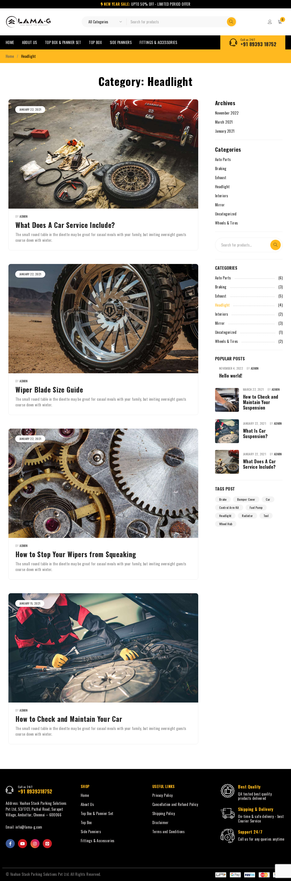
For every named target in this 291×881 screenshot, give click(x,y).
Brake (223, 499)
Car (268, 499)
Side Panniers (91, 831)
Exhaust (220, 177)
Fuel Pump (256, 507)
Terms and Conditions (168, 831)
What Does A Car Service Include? (65, 225)
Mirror (220, 204)
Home (10, 56)
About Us (87, 804)
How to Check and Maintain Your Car (68, 719)
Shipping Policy (163, 813)
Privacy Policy (162, 795)
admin (24, 216)
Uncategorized (225, 214)
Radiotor (247, 515)
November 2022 (226, 113)
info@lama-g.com (28, 827)
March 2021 (224, 122)
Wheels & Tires (226, 223)
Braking (220, 168)
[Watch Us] (22, 843)
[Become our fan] (10, 843)
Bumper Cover (246, 499)
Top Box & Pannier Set (97, 813)
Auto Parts (223, 159)
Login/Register (270, 22)
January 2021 (225, 131)
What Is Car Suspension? (255, 433)
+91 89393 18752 (258, 44)
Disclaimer (160, 822)
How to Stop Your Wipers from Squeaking (75, 554)
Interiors (221, 195)
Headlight (222, 186)
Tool (266, 515)
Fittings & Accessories (98, 840)
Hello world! (230, 375)
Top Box (86, 822)
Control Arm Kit (229, 507)
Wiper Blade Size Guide (49, 389)
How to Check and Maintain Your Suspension (260, 402)
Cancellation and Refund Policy (175, 804)
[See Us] (35, 843)
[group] (103, 483)
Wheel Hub (226, 523)
